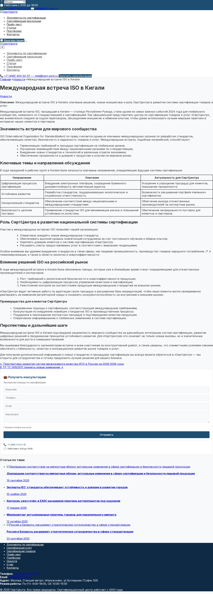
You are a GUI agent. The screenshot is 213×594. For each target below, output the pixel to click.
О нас (10, 564)
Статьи (11, 27)
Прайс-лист (14, 24)
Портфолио (14, 31)
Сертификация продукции (24, 21)
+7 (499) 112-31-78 (16, 444)
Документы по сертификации (26, 17)
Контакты (13, 34)
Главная (5, 79)
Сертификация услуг (19, 548)
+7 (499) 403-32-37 (27, 573)
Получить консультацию (75, 76)
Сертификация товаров (21, 551)
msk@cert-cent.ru (20, 577)
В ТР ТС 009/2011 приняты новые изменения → (31, 367)
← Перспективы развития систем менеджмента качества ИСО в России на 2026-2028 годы (62, 364)
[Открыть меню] (25, 41)
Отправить (106, 434)
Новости (19, 79)
